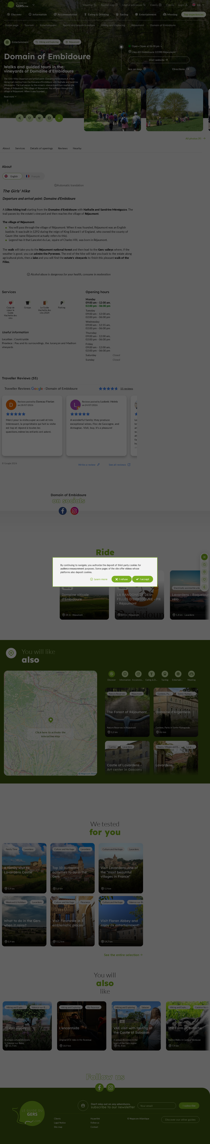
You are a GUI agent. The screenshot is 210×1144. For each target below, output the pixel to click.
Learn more (100, 579)
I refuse (123, 579)
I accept (144, 579)
